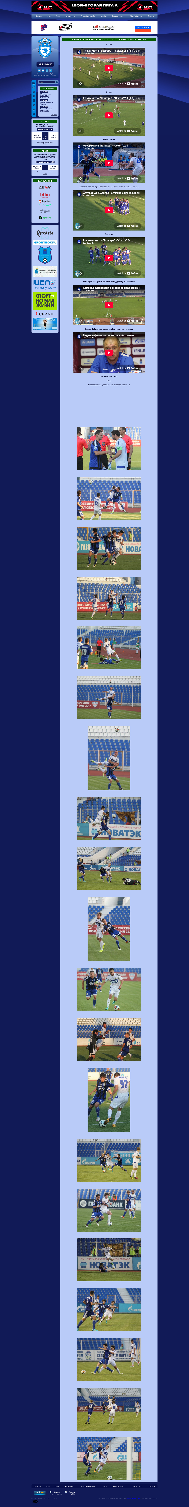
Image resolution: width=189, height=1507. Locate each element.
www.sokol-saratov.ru (134, 1499)
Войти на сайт (45, 64)
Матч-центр (70, 16)
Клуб (49, 16)
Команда (54, 115)
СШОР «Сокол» (136, 16)
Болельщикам (117, 16)
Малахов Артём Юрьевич (46, 103)
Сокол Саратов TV (88, 16)
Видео (45, 144)
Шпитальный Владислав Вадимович (45, 95)
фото (109, 381)
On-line (104, 16)
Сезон (58, 16)
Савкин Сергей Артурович (46, 110)
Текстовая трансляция (45, 142)
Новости (38, 16)
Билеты (151, 16)
